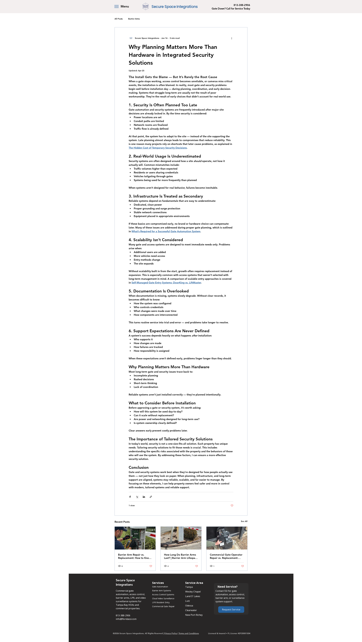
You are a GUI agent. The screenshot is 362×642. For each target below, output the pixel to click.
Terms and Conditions (189, 633)
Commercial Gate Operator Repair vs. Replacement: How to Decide (226, 556)
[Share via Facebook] (130, 496)
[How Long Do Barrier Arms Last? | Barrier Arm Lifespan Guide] (181, 538)
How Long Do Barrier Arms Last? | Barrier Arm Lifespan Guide (180, 556)
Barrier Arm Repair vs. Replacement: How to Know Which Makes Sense (134, 556)
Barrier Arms (134, 19)
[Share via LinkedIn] (144, 496)
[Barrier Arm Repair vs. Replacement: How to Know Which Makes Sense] (135, 538)
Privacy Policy (170, 633)
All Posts (119, 19)
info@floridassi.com (126, 619)
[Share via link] (150, 496)
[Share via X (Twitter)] (137, 496)
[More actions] (231, 38)
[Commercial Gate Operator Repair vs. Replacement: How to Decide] (226, 538)
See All (244, 521)
